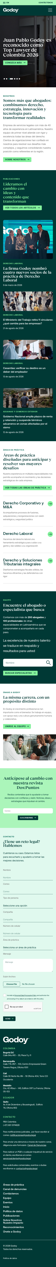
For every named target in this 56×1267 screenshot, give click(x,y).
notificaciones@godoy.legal (23, 1135)
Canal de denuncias (15, 1189)
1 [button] (4, 78)
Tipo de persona (10, 898)
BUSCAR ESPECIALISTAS (19, 673)
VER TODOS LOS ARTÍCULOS (21, 208)
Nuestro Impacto (13, 1222)
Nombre (7, 870)
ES (4, 3)
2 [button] (6, 78)
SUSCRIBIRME (26, 818)
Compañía (8, 912)
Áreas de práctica (13, 1184)
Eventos (8, 1202)
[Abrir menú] (50, 10)
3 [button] (10, 78)
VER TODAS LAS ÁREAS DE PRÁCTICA (26, 488)
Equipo (7, 1198)
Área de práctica (11, 940)
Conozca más (13, 62)
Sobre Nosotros (15, 159)
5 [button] (17, 78)
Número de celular (11, 926)
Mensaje (7, 954)
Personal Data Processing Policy (25, 995)
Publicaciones (11, 1215)
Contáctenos (46, 3)
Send (7, 1019)
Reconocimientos (13, 1227)
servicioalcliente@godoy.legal (17, 1158)
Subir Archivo (9, 976)
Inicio (6, 1206)
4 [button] (14, 78)
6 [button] (19, 78)
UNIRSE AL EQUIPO (15, 726)
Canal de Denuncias (36, 1145)
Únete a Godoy (12, 1231)
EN (8, 3)
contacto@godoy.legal (26, 1168)
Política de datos (13, 1211)
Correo (6, 884)
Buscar (48, 662)
